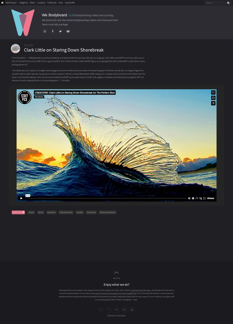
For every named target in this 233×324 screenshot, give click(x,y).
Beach (40, 212)
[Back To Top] (116, 272)
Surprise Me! (70, 2)
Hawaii (31, 212)
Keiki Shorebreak (66, 212)
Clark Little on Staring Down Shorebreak (64, 50)
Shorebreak (91, 212)
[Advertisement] (116, 237)
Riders (32, 2)
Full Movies (51, 2)
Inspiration (51, 212)
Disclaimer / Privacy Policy (116, 315)
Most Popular (11, 2)
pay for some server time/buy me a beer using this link (116, 293)
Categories (23, 2)
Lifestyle (80, 212)
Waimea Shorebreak (107, 212)
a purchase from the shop (140, 290)
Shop (61, 2)
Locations (41, 2)
